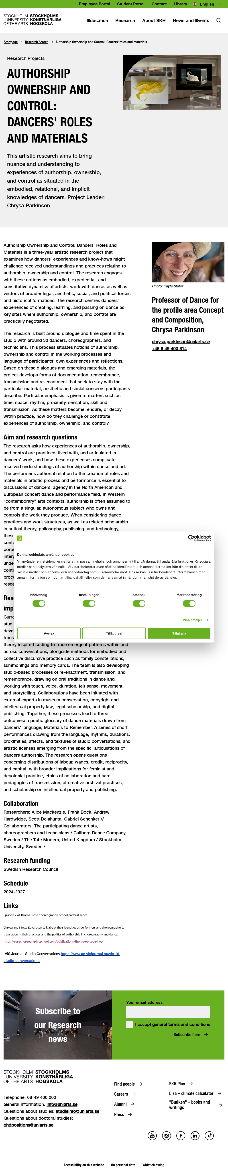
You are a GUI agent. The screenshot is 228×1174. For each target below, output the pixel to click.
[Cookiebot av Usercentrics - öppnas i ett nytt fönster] (191, 538)
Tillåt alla (179, 633)
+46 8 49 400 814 (169, 348)
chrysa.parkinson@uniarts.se (181, 341)
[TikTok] (209, 1139)
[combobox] (207, 4)
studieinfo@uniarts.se (77, 1111)
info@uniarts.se (62, 1104)
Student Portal (131, 3)
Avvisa (49, 633)
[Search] (218, 21)
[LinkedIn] (195, 1139)
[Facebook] (180, 1139)
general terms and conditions (181, 1024)
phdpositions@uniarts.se (28, 1124)
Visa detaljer (192, 620)
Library (180, 3)
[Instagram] (166, 1139)
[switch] (89, 603)
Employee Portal (94, 3)
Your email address (144, 1002)
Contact (159, 3)
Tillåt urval (114, 633)
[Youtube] (152, 1139)
